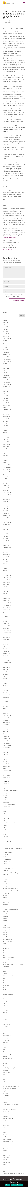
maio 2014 (5, 646)
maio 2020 (5, 481)
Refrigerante (6, 1098)
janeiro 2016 (6, 600)
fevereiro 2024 (6, 377)
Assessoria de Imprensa (9, 804)
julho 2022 (5, 421)
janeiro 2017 (6, 573)
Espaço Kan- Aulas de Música (10, 930)
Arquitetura (6, 802)
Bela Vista (5, 816)
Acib (4, 788)
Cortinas (5, 881)
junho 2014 (5, 644)
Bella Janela (6, 818)
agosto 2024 (6, 368)
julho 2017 (5, 559)
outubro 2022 (6, 414)
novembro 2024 (7, 361)
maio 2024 (5, 373)
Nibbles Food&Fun (7, 1058)
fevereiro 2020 (6, 488)
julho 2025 (5, 345)
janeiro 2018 (6, 545)
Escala (4, 925)
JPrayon (5, 1019)
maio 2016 (5, 591)
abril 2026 (5, 331)
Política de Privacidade (17, 1184)
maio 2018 (5, 536)
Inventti (5, 1012)
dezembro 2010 (7, 715)
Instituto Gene (6, 1006)
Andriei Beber (6, 800)
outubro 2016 (6, 580)
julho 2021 (5, 448)
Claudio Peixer (6, 861)
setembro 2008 (6, 777)
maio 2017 (5, 563)
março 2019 (6, 513)
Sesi (4, 1127)
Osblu (4, 1065)
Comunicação (6, 866)
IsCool (4, 1015)
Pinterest (5, 1075)
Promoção (5, 1093)
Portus (4, 1081)
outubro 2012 (6, 665)
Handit (4, 983)
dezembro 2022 (7, 409)
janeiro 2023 (6, 407)
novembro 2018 (7, 522)
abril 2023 (5, 400)
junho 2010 (5, 729)
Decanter (5, 895)
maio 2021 (5, 453)
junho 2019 (5, 506)
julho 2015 (5, 614)
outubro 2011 (6, 692)
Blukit (4, 829)
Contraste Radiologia (8, 877)
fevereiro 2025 (6, 354)
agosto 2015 (6, 612)
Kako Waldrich (6, 1024)
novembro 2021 (7, 439)
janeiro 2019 (6, 517)
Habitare (5, 980)
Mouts (4, 1047)
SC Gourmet (6, 1114)
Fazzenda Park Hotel (8, 941)
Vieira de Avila (6, 1160)
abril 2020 (5, 483)
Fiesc (4, 953)
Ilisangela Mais (6, 999)
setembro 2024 (6, 366)
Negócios (5, 1052)
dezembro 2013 (7, 658)
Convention (6, 879)
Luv (4, 1033)
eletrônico (5, 916)
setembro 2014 (6, 637)
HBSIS (4, 987)
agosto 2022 (6, 419)
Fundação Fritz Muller (8, 957)
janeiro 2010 (6, 741)
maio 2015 (5, 619)
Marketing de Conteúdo (9, 1038)
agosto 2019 (6, 501)
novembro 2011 (7, 690)
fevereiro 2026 (6, 336)
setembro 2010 (6, 722)
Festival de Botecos (7, 948)
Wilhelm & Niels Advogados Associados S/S (13, 1173)
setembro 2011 (6, 695)
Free (4, 955)
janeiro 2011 (6, 713)
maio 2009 (5, 759)
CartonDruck (6, 854)
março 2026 (6, 333)
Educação (5, 914)
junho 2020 (5, 478)
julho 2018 (5, 531)
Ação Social (5, 786)
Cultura (5, 886)
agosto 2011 (6, 697)
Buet (4, 843)
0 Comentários (7, 22)
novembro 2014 (7, 632)
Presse (6, 21)
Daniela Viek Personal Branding (11, 888)
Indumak (5, 1001)
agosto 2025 (6, 343)
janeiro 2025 (6, 356)
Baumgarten (6, 809)
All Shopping (6, 793)
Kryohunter (6, 1026)
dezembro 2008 (7, 770)
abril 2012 (5, 678)
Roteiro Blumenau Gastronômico (11, 1104)
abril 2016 (5, 593)
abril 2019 (5, 511)
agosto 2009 (6, 752)
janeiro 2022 (6, 435)
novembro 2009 (7, 745)
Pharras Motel (6, 1072)
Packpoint (5, 1070)
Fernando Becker (7, 946)
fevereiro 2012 (6, 683)
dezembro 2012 (7, 660)
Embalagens (6, 918)
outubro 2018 (6, 524)
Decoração (5, 897)
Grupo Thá (5, 973)
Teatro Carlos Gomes (8, 1141)
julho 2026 (5, 324)
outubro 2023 (6, 386)
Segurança (5, 1116)
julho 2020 (5, 476)
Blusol (4, 834)
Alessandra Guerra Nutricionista (11, 790)
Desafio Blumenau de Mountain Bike (12, 900)
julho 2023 (5, 393)
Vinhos (4, 1164)
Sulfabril (5, 1137)
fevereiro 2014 (6, 653)
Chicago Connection (8, 859)
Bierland (5, 825)
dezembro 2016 (7, 575)
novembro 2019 (7, 494)
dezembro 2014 (7, 630)
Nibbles (5, 1056)
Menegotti (5, 1045)
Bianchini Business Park (9, 823)
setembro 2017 (6, 554)
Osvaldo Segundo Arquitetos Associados (13, 1068)
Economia (5, 911)
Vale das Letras (6, 1157)
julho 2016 (5, 586)
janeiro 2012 (6, 685)
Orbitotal (5, 1063)
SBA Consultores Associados (10, 1109)
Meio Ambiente (6, 1042)
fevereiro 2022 (6, 432)
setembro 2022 (6, 416)
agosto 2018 (6, 529)
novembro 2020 (7, 467)
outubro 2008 (6, 775)
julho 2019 (5, 504)
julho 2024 (5, 370)
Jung (4, 1022)
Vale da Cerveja (7, 1155)
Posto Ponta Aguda (7, 1084)
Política (4, 1079)
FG (3, 950)
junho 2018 (5, 534)
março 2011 (6, 708)
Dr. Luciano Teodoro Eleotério (10, 909)
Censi (4, 857)
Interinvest (5, 1010)
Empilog (5, 920)
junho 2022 (5, 423)
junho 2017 (5, 561)
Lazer (4, 1029)
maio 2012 (5, 676)
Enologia (5, 923)
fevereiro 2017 (6, 570)
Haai (4, 978)
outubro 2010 (6, 720)
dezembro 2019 (7, 492)
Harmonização (6, 985)
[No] (26, 1181)
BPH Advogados (7, 841)
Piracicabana (6, 1077)
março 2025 (6, 352)
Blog (4, 827)
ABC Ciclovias (6, 783)
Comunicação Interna (8, 868)
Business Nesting (7, 846)
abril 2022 (5, 428)
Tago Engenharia (7, 1139)
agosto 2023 (6, 391)
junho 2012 (5, 674)
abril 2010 (5, 734)
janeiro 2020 (6, 490)
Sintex (4, 1132)
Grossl (4, 971)
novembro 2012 (7, 662)
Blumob (5, 832)
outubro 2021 (6, 442)
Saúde (4, 1107)
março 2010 (6, 736)
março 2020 (6, 485)
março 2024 (6, 375)
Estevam (5, 934)
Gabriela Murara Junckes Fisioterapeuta (13, 964)
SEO (4, 1123)
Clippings (5, 863)
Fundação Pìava (7, 960)
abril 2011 (5, 706)
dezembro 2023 (7, 382)
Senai (4, 1121)
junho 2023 (5, 396)
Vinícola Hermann (7, 1166)
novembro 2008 (7, 773)
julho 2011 (5, 699)
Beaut (4, 811)
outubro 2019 (6, 497)
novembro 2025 (7, 338)
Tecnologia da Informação (9, 1146)
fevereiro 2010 (6, 738)
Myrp (4, 1049)
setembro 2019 (6, 499)
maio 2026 (5, 329)
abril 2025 (5, 350)
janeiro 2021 (6, 462)
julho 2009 (5, 754)
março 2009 (6, 764)
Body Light (5, 836)
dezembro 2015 (7, 603)
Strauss (5, 1134)
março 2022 (6, 430)
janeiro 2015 (6, 628)
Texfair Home (6, 1148)
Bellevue (5, 820)
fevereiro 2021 (6, 460)
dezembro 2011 (7, 688)
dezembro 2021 (7, 437)
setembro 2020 (6, 471)
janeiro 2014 (6, 655)
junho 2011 (5, 701)
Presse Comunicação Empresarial (11, 1086)
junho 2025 (5, 347)
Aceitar (8, 1184)
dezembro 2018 (7, 520)
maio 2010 (5, 731)
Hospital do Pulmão (8, 994)
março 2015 (6, 623)
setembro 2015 (6, 609)
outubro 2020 (6, 469)
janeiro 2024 (6, 379)
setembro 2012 (6, 667)
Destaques (19, 21)
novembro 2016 (7, 577)
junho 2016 (5, 589)
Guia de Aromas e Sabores (9, 976)
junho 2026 (5, 327)
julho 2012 (5, 672)
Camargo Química (7, 852)
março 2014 (6, 651)
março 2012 (6, 681)
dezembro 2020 (7, 465)
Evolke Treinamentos (8, 937)
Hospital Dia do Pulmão (8, 992)
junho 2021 (5, 451)
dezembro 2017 (7, 547)
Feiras (4, 943)
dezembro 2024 (7, 359)
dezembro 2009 (7, 743)
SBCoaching (6, 1111)
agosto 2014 (6, 639)
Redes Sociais (6, 1095)
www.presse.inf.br (7, 249)
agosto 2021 (6, 446)
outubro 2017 (6, 552)
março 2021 (6, 458)
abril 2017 (5, 566)
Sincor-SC (5, 1130)
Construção (6, 870)
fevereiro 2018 (6, 543)
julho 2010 (5, 727)
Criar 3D (5, 884)
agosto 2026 (6, 322)
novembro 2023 (7, 384)
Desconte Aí (6, 902)
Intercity (5, 1008)
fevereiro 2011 (6, 711)
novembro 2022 (7, 412)
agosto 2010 (6, 724)
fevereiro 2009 (6, 766)
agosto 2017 (6, 557)
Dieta (4, 907)
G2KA (4, 962)
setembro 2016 (6, 582)
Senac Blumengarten (8, 1118)
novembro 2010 (7, 718)
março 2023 (6, 402)
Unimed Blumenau (7, 1153)
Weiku (4, 1171)
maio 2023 (5, 398)
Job (3, 1017)
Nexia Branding (7, 1054)
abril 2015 (5, 621)
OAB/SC (5, 1061)
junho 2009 (5, 757)
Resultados (5, 1102)
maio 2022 (5, 425)
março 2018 (6, 540)
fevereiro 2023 (6, 405)
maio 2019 (5, 508)
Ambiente (5, 795)
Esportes (5, 932)
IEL (3, 996)
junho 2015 (5, 616)
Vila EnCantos (6, 1162)
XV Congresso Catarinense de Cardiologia (13, 1176)
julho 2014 (5, 642)
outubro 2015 (6, 607)
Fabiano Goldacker (7, 939)
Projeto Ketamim (7, 1091)
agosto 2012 (6, 669)
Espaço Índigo (6, 927)
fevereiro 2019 (6, 515)
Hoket (4, 989)
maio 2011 (5, 704)
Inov (4, 1003)
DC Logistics (6, 893)
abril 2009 (5, 761)
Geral (24, 21)
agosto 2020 (6, 474)
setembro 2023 (6, 389)
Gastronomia (6, 966)
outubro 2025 (6, 340)
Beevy (4, 813)
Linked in (5, 1031)
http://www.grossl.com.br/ (9, 237)
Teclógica (5, 1144)
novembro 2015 (7, 605)
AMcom (5, 797)
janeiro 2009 (6, 768)
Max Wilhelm (6, 1040)
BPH (4, 839)
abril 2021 (5, 455)
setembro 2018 (6, 527)
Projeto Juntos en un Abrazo (10, 1088)
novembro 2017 (7, 550)
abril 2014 (5, 649)
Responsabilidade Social (9, 1100)
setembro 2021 (6, 444)
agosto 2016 (6, 584)
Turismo (5, 1150)
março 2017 (6, 568)
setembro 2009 (6, 750)
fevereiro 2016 (6, 598)
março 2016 (6, 596)
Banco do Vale (6, 806)
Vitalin (4, 1169)
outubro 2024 (6, 363)
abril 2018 (5, 538)
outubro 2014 (6, 635)
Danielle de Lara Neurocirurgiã (10, 891)
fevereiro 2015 (6, 626)
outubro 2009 (6, 747)
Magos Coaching (7, 1035)
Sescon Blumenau (7, 1125)
